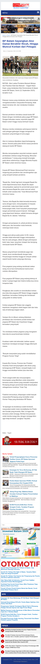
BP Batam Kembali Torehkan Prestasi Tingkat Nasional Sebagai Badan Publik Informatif (20, 630)
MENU (5, 13)
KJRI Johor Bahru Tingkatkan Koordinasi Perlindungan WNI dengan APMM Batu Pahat (22, 646)
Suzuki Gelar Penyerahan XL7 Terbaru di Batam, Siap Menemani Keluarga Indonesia (17, 568)
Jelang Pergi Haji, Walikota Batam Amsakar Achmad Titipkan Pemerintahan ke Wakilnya (24, 494)
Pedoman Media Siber (28, 659)
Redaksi (19, 659)
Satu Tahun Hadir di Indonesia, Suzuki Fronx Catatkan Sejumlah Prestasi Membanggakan (17, 580)
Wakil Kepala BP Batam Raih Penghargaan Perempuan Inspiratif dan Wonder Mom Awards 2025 (20, 641)
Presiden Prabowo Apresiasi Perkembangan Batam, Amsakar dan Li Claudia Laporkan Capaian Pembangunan (21, 635)
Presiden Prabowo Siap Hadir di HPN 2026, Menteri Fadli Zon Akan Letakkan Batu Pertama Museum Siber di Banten (22, 652)
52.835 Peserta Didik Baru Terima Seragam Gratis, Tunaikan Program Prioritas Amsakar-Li (22, 507)
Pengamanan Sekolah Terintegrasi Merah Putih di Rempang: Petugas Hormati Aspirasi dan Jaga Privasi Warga (19, 606)
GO (37, 525)
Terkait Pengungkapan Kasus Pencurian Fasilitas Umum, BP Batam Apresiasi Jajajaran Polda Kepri (23, 459)
